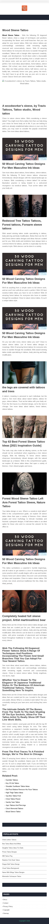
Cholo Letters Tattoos (9, 840)
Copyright (6, 910)
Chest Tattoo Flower (13, 799)
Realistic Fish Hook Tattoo (11, 860)
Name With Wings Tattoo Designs (13, 872)
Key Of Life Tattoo (12, 783)
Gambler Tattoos (12, 780)
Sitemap (6, 913)
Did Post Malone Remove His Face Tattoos (22, 789)
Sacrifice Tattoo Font (13, 796)
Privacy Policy (8, 906)
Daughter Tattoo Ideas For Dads (12, 848)
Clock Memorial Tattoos (14, 808)
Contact (5, 903)
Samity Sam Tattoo (13, 802)
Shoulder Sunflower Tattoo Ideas (18, 786)
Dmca (5, 899)
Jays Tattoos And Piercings (16, 805)
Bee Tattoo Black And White (11, 844)
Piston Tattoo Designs (9, 852)
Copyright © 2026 (24, 921)
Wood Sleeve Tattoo (10, 35)
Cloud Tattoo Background (10, 868)
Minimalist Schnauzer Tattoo (11, 876)
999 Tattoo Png (7, 856)
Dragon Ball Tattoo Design (10, 864)
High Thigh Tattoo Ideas (14, 793)
